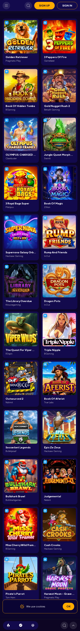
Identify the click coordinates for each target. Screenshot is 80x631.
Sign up (44, 5)
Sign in (67, 5)
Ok (68, 606)
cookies (40, 606)
